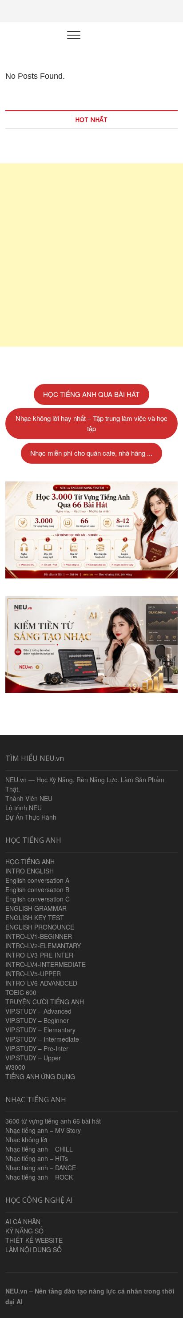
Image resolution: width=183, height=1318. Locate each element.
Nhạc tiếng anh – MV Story (43, 1130)
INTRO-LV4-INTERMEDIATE (45, 964)
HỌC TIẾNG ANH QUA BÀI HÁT (91, 394)
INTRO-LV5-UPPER (33, 973)
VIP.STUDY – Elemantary (40, 1029)
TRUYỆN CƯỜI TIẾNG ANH (44, 1001)
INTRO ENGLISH (29, 870)
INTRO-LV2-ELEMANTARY (43, 945)
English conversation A (37, 880)
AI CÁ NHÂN (22, 1221)
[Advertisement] (91, 255)
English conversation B (37, 889)
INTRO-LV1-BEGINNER (38, 936)
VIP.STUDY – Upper (33, 1057)
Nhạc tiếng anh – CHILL (39, 1148)
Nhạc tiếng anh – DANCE (40, 1167)
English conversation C (37, 898)
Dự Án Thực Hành (30, 817)
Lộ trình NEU (23, 807)
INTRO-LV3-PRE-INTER (39, 954)
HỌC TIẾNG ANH (30, 861)
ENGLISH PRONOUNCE (39, 926)
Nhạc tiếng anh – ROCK (39, 1176)
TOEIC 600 (20, 992)
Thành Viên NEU (28, 798)
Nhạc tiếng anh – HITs (36, 1158)
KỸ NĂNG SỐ (24, 1230)
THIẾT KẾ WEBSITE (34, 1240)
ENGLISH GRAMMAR (36, 908)
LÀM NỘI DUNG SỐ (33, 1249)
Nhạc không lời (26, 1139)
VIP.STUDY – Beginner (37, 1020)
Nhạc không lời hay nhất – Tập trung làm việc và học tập (91, 423)
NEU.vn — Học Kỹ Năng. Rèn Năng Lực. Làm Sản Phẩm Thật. (84, 784)
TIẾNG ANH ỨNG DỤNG (40, 1076)
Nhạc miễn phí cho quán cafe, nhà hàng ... (91, 452)
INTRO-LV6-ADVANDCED (41, 982)
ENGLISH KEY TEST (34, 917)
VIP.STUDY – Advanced (38, 1011)
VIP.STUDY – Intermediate (42, 1039)
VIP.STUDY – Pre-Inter (36, 1048)
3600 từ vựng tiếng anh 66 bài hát (53, 1120)
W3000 (15, 1067)
